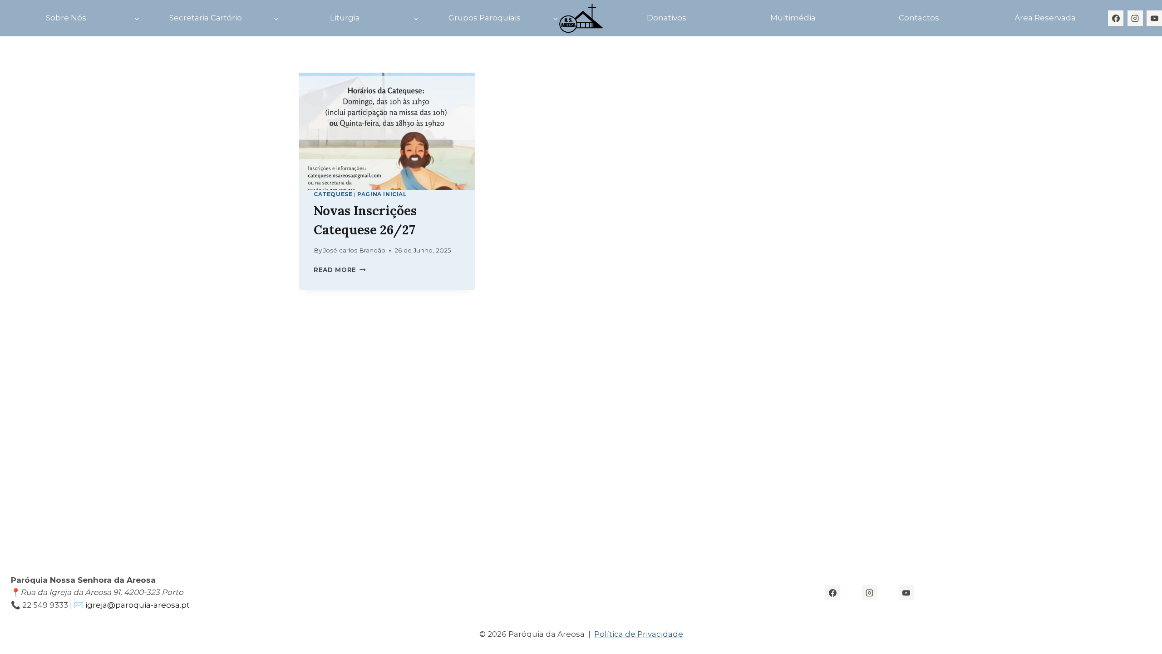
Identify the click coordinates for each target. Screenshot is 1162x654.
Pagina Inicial (382, 194)
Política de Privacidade (638, 634)
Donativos (666, 17)
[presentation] (387, 131)
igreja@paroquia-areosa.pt (138, 604)
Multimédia (793, 17)
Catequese (333, 194)
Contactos (919, 17)
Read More (340, 269)
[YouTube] (1154, 18)
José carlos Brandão (354, 250)
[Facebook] (1115, 18)
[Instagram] (1135, 18)
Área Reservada (1045, 17)
